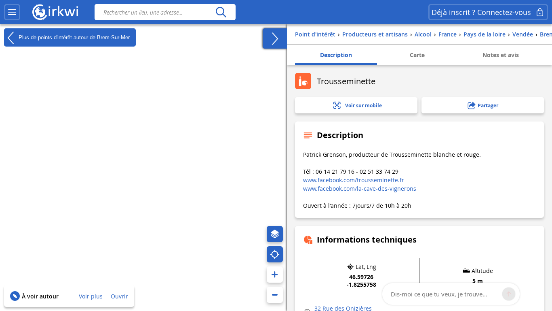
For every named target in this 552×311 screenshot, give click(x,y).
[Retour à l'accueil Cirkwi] (55, 12)
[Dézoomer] (275, 295)
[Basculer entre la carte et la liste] (275, 38)
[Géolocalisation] (275, 254)
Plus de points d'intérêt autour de (73, 37)
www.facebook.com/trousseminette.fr (353, 180)
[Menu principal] (12, 12)
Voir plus (91, 296)
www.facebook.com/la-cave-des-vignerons (359, 188)
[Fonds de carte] (275, 234)
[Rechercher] (221, 12)
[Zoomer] (275, 274)
